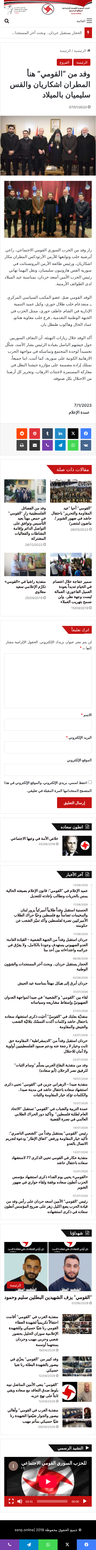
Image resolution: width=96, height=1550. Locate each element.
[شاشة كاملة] (11, 1501)
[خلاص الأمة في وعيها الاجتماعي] (77, 846)
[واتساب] (73, 445)
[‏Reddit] (22, 433)
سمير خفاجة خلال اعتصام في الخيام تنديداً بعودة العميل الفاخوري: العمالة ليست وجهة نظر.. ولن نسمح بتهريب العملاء (72, 591)
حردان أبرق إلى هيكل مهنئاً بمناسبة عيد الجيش (46, 32)
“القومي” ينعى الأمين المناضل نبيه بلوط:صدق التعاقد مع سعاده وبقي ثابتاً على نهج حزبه (32, 1390)
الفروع (64, 62)
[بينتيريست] (34, 433)
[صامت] (19, 1501)
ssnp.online (24, 1530)
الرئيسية (80, 50)
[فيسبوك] (86, 433)
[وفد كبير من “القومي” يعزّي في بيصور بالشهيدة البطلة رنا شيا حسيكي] (77, 1366)
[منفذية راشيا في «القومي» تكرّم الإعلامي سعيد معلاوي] (25, 564)
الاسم (86, 715)
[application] (48, 1482)
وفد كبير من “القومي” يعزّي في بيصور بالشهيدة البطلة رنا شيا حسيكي (34, 1364)
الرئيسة (65, 50)
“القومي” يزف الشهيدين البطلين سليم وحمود (48, 1297)
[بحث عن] (6, 20)
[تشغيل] (84, 1501)
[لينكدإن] (60, 433)
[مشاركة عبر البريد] (34, 445)
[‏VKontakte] (86, 445)
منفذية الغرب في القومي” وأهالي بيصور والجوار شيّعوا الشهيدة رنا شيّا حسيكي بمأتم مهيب (32, 1415)
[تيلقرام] (60, 445)
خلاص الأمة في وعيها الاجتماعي (34, 838)
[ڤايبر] (47, 445)
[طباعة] (22, 445)
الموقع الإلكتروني (79, 760)
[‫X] (73, 433)
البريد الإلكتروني (79, 737)
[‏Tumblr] (47, 433)
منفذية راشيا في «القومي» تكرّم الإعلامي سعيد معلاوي (25, 586)
